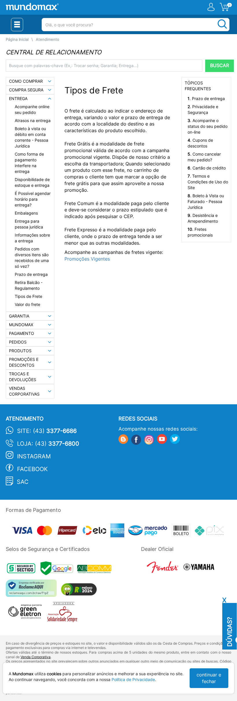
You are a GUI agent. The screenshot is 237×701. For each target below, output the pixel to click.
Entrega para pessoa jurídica (29, 224)
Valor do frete (27, 304)
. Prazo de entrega (206, 98)
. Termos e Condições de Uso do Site (208, 182)
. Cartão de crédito (207, 167)
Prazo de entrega (31, 274)
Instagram (34, 456)
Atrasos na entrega (33, 120)
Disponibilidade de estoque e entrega (32, 182)
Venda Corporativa (36, 657)
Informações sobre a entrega (32, 238)
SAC (23, 481)
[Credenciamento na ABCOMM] (95, 569)
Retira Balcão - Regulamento (28, 285)
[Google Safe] (58, 569)
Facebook (32, 469)
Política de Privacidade (133, 679)
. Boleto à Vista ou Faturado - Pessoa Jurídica (206, 201)
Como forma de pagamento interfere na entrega (29, 163)
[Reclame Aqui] (33, 590)
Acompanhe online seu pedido (32, 109)
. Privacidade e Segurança (203, 109)
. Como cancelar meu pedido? (204, 157)
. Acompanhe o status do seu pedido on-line (207, 126)
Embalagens (26, 213)
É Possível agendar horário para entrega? (33, 199)
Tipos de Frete (28, 296)
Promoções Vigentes (87, 259)
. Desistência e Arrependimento (203, 218)
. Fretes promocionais (200, 232)
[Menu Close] (17, 24)
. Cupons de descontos (200, 143)
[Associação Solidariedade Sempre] (63, 613)
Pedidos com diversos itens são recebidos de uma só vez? (32, 257)
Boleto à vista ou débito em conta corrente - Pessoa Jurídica (31, 137)
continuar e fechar (209, 678)
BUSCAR (219, 65)
